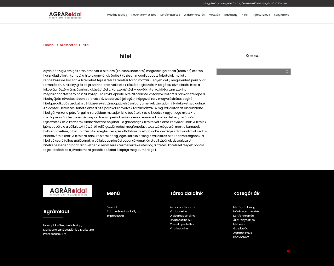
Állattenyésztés (194, 15)
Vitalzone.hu (178, 211)
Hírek (245, 15)
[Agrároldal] (64, 14)
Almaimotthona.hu (183, 207)
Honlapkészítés (54, 225)
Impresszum (115, 216)
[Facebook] (289, 251)
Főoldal (48, 45)
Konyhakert (281, 15)
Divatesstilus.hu (181, 220)
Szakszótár (68, 45)
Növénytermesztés (143, 15)
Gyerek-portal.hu (182, 224)
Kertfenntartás (170, 15)
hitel (86, 45)
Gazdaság (231, 15)
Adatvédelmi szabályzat (124, 211)
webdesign (73, 225)
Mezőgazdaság (117, 15)
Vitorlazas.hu (179, 228)
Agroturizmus (261, 15)
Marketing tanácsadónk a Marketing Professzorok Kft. (68, 232)
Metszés (214, 15)
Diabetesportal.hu (182, 216)
